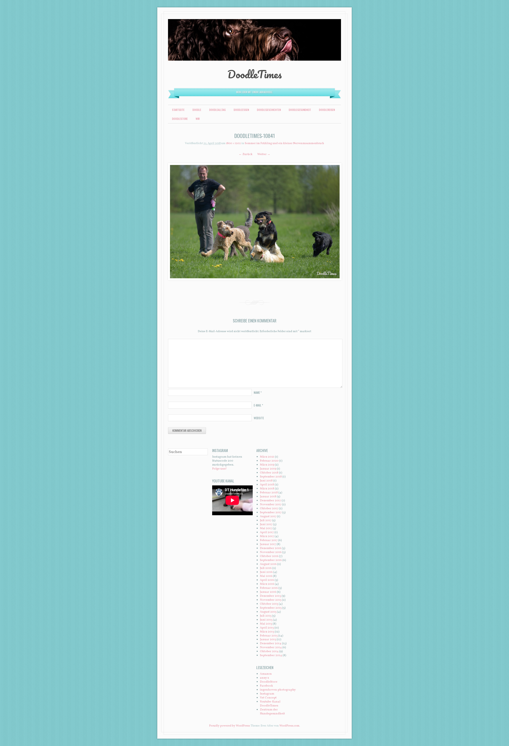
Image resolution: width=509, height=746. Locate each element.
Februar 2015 (269, 636)
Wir (198, 118)
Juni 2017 (266, 524)
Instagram (267, 694)
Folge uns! (219, 469)
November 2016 (271, 552)
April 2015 (267, 628)
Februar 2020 (269, 461)
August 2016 (268, 564)
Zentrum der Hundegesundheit (272, 712)
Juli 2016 (266, 568)
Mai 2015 (266, 624)
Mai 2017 (266, 528)
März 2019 (267, 465)
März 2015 (267, 632)
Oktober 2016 (269, 556)
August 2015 (268, 612)
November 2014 (271, 647)
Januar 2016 (268, 592)
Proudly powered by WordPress (229, 726)
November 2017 (270, 505)
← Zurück (246, 154)
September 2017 (271, 512)
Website (259, 418)
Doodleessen (241, 110)
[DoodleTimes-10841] (254, 221)
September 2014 (271, 655)
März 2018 (267, 489)
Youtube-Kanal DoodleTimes (270, 704)
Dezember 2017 (270, 501)
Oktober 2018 (269, 473)
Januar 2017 (268, 544)
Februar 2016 (269, 588)
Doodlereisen (327, 110)
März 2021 (267, 457)
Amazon (266, 674)
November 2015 (270, 600)
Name (258, 392)
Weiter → (263, 154)
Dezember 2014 (270, 643)
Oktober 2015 (269, 604)
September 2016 (271, 560)
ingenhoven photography (278, 690)
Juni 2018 (266, 481)
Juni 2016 (266, 572)
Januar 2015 (268, 639)
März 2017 (267, 536)
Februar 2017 (269, 540)
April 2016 (267, 580)
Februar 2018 (269, 493)
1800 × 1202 (233, 143)
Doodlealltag (217, 110)
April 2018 (267, 485)
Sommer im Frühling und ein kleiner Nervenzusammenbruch (284, 143)
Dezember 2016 (270, 548)
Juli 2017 (265, 520)
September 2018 (271, 477)
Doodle (196, 110)
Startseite (178, 110)
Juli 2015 (265, 616)
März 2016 (267, 584)
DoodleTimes (254, 74)
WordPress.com (289, 726)
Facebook (266, 686)
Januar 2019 (268, 469)
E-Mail (258, 405)
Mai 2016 (266, 576)
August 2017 (268, 516)
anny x (264, 678)
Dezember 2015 (270, 596)
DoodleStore (180, 118)
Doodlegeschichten (269, 110)
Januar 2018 (268, 497)
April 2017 (267, 532)
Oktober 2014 (269, 651)
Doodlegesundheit (300, 110)
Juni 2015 (266, 620)
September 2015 (271, 608)
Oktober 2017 (269, 508)
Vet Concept (268, 698)
